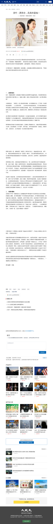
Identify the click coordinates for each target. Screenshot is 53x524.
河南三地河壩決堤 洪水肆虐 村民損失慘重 (23, 464)
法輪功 (14, 289)
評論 (18, 5)
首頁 (2, 5)
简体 (15, 1)
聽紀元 (33, 5)
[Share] (6, 380)
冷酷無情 (24, 289)
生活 (50, 5)
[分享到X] (13, 55)
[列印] (19, 55)
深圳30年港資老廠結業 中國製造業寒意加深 (24, 458)
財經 (37, 5)
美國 (12, 5)
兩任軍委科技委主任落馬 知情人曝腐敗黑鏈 (24, 451)
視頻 (30, 5)
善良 (28, 289)
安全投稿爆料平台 (29, 330)
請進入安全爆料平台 (26, 442)
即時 (5, 5)
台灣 (21, 5)
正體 (13, 1)
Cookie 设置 (26, 521)
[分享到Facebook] (7, 55)
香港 (24, 5)
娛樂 (44, 5)
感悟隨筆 (13, 9)
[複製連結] (16, 54)
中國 (8, 5)
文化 (47, 5)
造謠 (19, 289)
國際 (15, 5)
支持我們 (26, 502)
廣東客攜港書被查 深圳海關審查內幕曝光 (23, 470)
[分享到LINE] (10, 55)
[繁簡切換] (25, 55)
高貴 (10, 289)
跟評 (44, 357)
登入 (50, 1)
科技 (41, 5)
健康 (27, 5)
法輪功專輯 (14, 291)
